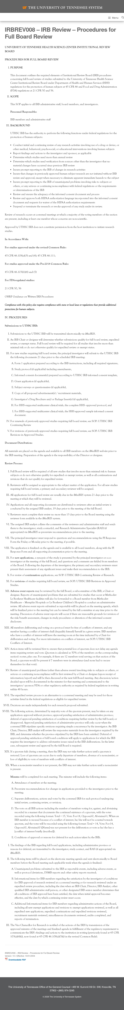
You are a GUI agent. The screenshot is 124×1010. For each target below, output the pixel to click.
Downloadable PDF (17, 959)
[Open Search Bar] (123, 17)
